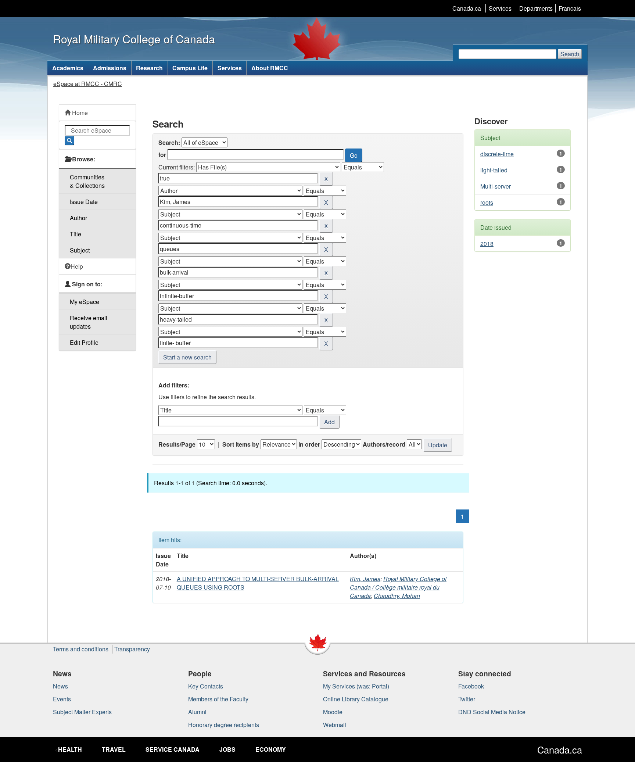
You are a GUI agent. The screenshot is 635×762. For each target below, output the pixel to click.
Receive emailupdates (88, 322)
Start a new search (187, 357)
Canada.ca (466, 8)
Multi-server (495, 186)
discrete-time (497, 154)
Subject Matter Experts (82, 712)
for (162, 154)
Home (79, 112)
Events (62, 699)
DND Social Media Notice (491, 712)
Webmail (334, 724)
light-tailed (493, 170)
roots (486, 202)
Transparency (132, 649)
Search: (169, 142)
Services (500, 8)
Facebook (471, 686)
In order (309, 444)
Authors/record (384, 444)
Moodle (332, 712)
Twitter (466, 699)
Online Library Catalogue (355, 699)
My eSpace (84, 301)
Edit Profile (84, 342)
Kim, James (365, 579)
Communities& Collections (87, 181)
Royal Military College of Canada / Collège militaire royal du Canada (398, 587)
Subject (80, 250)
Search (569, 54)
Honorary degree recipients (223, 724)
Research (149, 68)
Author (78, 218)
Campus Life (190, 68)
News (60, 686)
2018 (487, 243)
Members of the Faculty (218, 699)
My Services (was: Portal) (356, 686)
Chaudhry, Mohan (397, 595)
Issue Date (84, 201)
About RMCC (269, 68)
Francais (570, 8)
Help (77, 266)
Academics (67, 68)
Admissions (109, 68)
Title (75, 234)
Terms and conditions (80, 649)
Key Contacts (205, 686)
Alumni (197, 712)
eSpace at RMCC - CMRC (87, 83)
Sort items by (240, 444)
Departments (536, 8)
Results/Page (176, 444)
